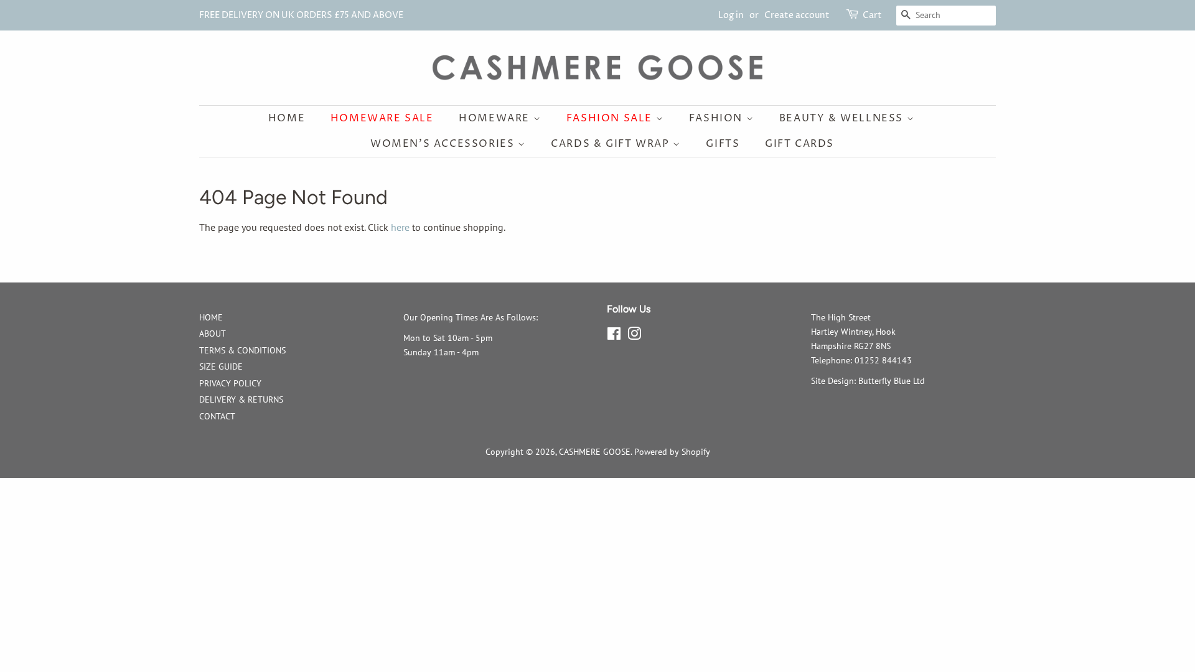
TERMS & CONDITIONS (242, 350)
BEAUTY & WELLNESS (843, 118)
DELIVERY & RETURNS (241, 399)
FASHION (717, 118)
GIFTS (722, 144)
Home (286, 118)
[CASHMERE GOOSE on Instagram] (634, 336)
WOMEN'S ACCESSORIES (444, 144)
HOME (211, 317)
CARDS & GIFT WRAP (612, 144)
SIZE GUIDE (221, 366)
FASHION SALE (611, 118)
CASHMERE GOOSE (594, 451)
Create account (797, 15)
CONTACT (217, 416)
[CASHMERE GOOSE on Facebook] (614, 336)
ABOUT (212, 333)
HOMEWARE (496, 118)
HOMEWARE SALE (382, 118)
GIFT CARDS (799, 144)
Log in (731, 15)
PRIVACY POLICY (230, 383)
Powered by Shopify (672, 451)
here (400, 227)
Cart (872, 15)
